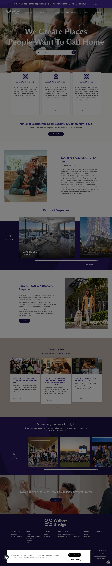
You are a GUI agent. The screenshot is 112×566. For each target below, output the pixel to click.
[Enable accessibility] (108, 562)
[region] (49, 556)
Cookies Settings (75, 559)
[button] (6, 557)
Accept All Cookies (74, 555)
